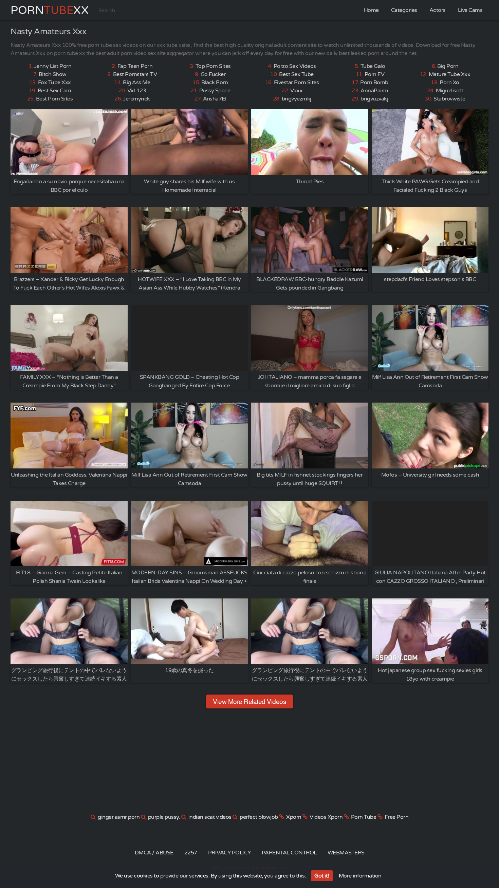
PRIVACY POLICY (229, 852)
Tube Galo (373, 66)
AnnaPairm (374, 90)
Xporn (293, 817)
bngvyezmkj (296, 98)
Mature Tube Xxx (449, 74)
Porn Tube (363, 817)
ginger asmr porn (119, 817)
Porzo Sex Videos (295, 66)
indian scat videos (210, 817)
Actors (437, 10)
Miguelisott (449, 90)
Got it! (321, 875)
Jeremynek (136, 98)
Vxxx (296, 90)
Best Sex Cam (54, 90)
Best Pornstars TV (135, 74)
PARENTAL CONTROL (289, 852)
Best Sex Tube (296, 74)
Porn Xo (449, 82)
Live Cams (470, 10)
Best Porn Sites (54, 98)
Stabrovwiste (449, 98)
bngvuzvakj (374, 98)
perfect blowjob (259, 817)
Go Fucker (213, 74)
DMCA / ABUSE (154, 852)
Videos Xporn (326, 817)
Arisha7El (214, 98)
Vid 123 (136, 90)
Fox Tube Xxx (54, 82)
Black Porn (214, 82)
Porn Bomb (374, 82)
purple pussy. (164, 817)
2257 (190, 852)
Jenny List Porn (53, 66)
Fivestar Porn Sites (296, 82)
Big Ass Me (136, 82)
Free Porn (397, 817)
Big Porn (447, 66)
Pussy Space (214, 90)
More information (360, 875)
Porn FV (375, 74)
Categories (404, 10)
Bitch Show (53, 74)
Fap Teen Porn (135, 66)
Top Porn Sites (213, 66)
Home (371, 10)
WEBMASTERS (346, 852)
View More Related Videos (249, 701)
